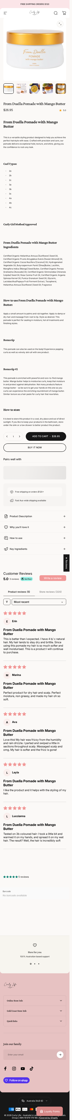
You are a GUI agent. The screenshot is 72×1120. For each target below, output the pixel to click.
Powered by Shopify (48, 1117)
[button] (10, 876)
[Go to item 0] (8, 88)
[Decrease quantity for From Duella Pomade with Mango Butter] (7, 436)
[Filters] (6, 602)
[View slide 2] (35, 964)
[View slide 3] (39, 964)
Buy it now (35, 447)
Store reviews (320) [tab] (50, 591)
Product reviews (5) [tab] (19, 591)
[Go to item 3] (34, 88)
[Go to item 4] (48, 88)
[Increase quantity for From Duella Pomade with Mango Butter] (19, 436)
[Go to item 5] (61, 88)
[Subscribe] (60, 1054)
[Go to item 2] (21, 88)
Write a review (53, 578)
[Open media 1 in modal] (60, 24)
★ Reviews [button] (66, 563)
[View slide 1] (31, 964)
